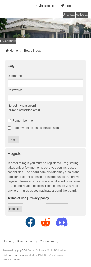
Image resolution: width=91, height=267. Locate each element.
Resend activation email (24, 110)
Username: (15, 76)
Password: (15, 90)
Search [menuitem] (11, 41)
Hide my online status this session (35, 128)
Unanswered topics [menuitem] (69, 15)
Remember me (22, 120)
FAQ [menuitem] (3, 41)
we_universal (16, 255)
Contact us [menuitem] (47, 241)
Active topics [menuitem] (82, 15)
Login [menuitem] (69, 6)
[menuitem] (7, 259)
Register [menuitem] (50, 6)
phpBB (21, 250)
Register (15, 209)
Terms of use (17, 198)
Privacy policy (39, 198)
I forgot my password (22, 105)
